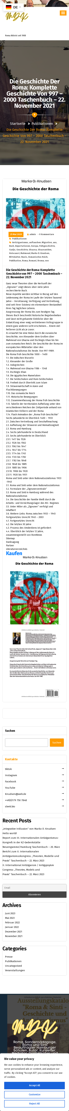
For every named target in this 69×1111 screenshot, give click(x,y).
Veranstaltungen (15, 970)
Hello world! (10, 833)
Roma (25, 260)
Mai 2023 (10, 917)
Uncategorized (13, 965)
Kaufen (14, 553)
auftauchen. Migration (40, 242)
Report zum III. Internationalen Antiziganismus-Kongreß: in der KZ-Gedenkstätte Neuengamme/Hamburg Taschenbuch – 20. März (31, 842)
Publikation (15, 260)
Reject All (34, 1103)
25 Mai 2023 (16, 234)
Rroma (41, 260)
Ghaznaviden (44, 250)
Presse (9, 956)
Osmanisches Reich (38, 257)
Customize (34, 1094)
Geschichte (22, 250)
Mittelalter (14, 257)
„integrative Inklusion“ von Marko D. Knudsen (29, 828)
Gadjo (12, 250)
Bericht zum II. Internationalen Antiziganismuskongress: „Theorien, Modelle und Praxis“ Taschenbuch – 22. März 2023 (31, 856)
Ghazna (33, 250)
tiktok (8, 769)
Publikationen (42, 124)
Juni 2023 (10, 913)
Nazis (24, 257)
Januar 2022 (12, 927)
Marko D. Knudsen (40, 253)
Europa (34, 246)
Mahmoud (25, 253)
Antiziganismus (20, 242)
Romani (33, 260)
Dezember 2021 (13, 931)
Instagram (11, 775)
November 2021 (13, 936)
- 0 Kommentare (46, 234)
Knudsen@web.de (15, 794)
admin (32, 234)
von (47, 260)
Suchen (10, 731)
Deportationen (22, 246)
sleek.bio (10, 806)
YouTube (10, 787)
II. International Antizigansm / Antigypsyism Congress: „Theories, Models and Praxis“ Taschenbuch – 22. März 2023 (28, 870)
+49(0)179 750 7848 (16, 800)
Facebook (10, 781)
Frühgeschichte (47, 246)
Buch (11, 246)
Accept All (34, 1085)
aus (55, 242)
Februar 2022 (12, 922)
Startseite (18, 124)
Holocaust (14, 253)
